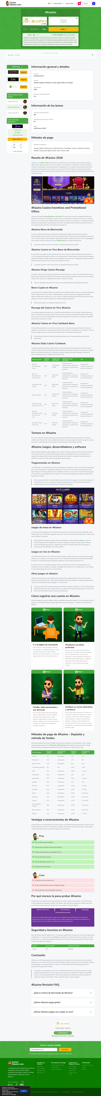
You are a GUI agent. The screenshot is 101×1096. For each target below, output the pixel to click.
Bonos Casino (69, 3)
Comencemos (62, 1033)
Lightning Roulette (13, 113)
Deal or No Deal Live (14, 107)
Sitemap (84, 1069)
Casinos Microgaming (56, 1069)
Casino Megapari (41, 1068)
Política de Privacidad (87, 1065)
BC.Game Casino (41, 1070)
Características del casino (62, 912)
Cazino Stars (40, 1066)
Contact (84, 1067)
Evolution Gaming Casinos (57, 1065)
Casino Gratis (72, 1070)
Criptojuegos (85, 910)
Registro (23, 72)
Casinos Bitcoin (72, 1068)
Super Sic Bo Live (13, 101)
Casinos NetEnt (55, 1067)
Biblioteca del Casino (43, 910)
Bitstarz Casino (40, 1072)
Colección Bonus (65, 910)
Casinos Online (57, 3)
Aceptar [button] (24, 1091)
